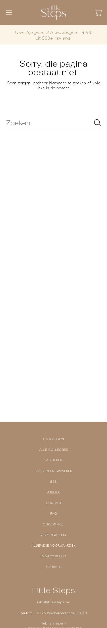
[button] (8, 12)
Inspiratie (54, 566)
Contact (53, 502)
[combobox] (53, 123)
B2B (53, 481)
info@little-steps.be (53, 601)
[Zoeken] (98, 122)
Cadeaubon (53, 438)
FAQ (53, 513)
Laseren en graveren (53, 470)
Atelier (53, 492)
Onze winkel (53, 524)
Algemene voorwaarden (54, 545)
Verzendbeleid (53, 534)
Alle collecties (53, 449)
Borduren (53, 460)
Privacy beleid (53, 556)
